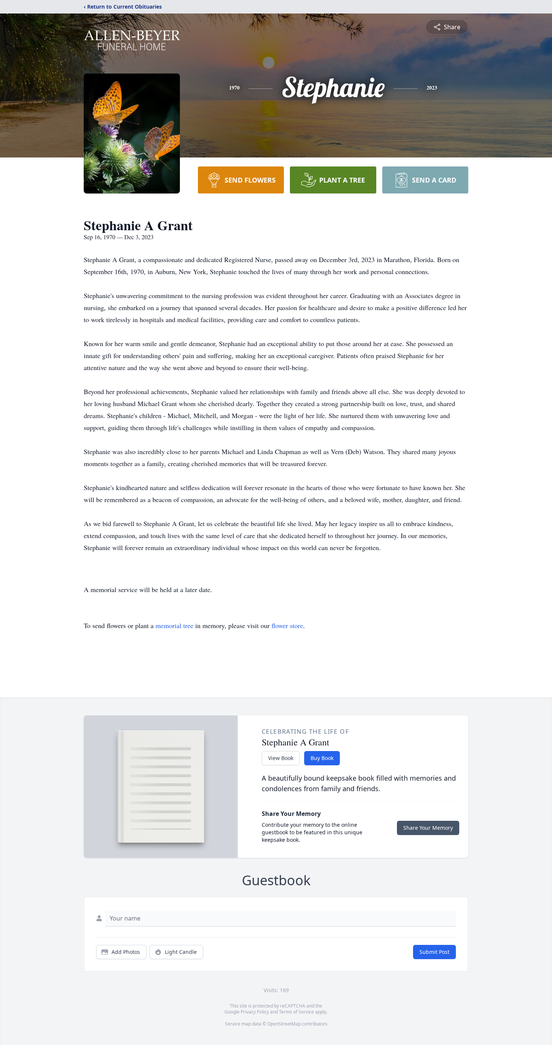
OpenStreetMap (284, 1024)
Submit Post (434, 951)
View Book (280, 758)
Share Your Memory (428, 827)
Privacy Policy (255, 1012)
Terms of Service (296, 1012)
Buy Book (322, 758)
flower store (287, 625)
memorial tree (174, 625)
